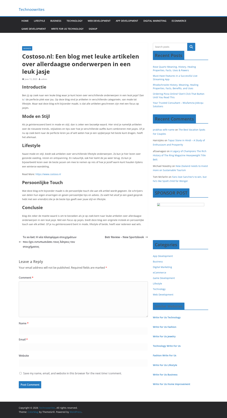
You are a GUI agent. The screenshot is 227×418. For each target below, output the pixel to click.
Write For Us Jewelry (164, 336)
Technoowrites (32, 9)
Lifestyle (39, 20)
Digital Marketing (154, 20)
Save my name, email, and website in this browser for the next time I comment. (72, 373)
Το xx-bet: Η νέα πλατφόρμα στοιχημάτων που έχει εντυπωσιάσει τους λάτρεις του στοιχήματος (49, 242)
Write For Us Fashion (164, 326)
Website (24, 355)
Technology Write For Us (167, 345)
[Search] (191, 47)
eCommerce (179, 20)
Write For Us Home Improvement (171, 384)
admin (44, 79)
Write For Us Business (165, 374)
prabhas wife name (163, 129)
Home (25, 20)
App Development (127, 20)
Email (23, 339)
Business (55, 20)
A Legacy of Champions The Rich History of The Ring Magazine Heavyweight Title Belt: (179, 155)
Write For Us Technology (67, 28)
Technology (74, 20)
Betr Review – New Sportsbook (124, 237)
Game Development (33, 28)
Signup (93, 28)
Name (24, 323)
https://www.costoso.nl (48, 174)
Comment (26, 277)
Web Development (99, 20)
